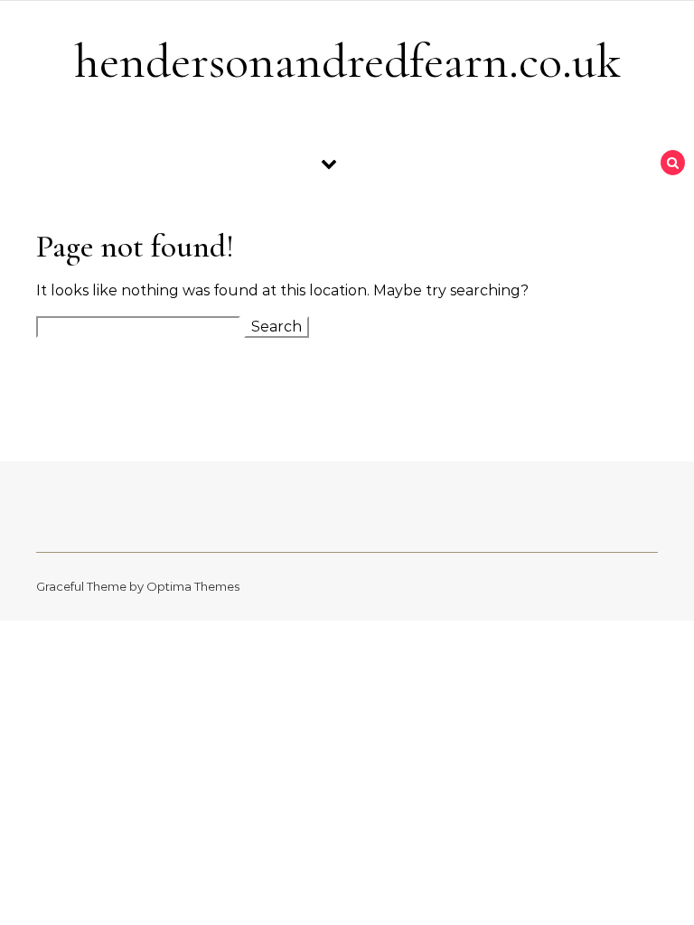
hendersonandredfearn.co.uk (347, 61)
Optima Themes (192, 586)
